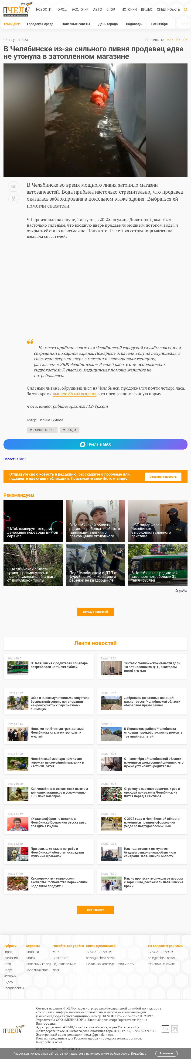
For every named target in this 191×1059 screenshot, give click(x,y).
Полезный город (38, 964)
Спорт (111, 9)
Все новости (95, 909)
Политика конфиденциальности (110, 964)
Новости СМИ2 (14, 459)
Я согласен (167, 1053)
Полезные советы (76, 24)
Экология (80, 9)
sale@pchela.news (161, 958)
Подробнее (138, 1053)
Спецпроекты (169, 9)
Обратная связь (38, 970)
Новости (43, 9)
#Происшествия (42, 430)
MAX (170, 40)
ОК (185, 40)
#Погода (69, 430)
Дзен (56, 970)
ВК (178, 40)
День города (108, 24)
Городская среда (40, 24)
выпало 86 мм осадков (74, 393)
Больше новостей (95, 611)
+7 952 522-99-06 (99, 952)
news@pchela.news (100, 958)
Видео (146, 9)
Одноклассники (64, 964)
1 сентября (159, 24)
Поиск (30, 958)
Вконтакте (60, 958)
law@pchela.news (49, 1042)
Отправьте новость (163, 476)
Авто (97, 9)
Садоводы (134, 24)
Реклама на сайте (161, 964)
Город (61, 9)
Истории (129, 9)
